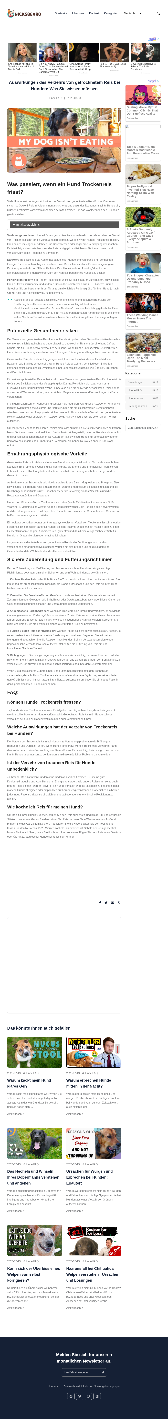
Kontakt (94, 13)
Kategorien (111, 13)
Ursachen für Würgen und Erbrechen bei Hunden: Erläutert (89, 1177)
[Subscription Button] (103, 1372)
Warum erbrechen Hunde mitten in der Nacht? (88, 1083)
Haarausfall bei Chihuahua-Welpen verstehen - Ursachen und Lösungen (92, 1274)
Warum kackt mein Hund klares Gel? (29, 1083)
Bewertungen (143, 382)
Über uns (78, 13)
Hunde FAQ (55, 98)
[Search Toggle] (158, 13)
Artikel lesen (14, 1114)
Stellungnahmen (143, 406)
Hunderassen (143, 398)
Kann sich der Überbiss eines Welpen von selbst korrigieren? (33, 1274)
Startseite (61, 13)
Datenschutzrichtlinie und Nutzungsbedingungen (92, 1386)
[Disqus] (64, 967)
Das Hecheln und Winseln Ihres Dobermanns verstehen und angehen (33, 1177)
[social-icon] (71, 1396)
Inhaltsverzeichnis (28, 224)
